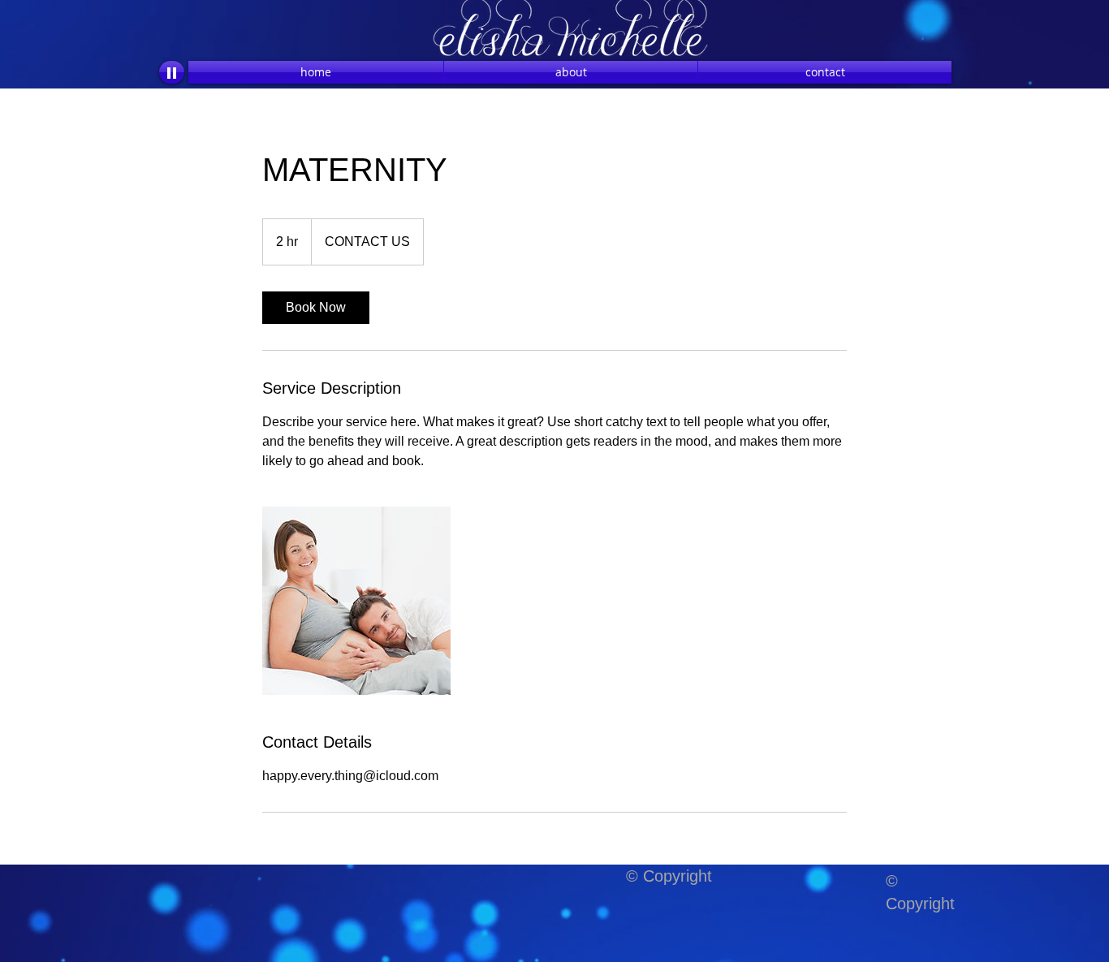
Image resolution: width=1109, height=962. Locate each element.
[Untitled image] (356, 601)
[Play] (171, 72)
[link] (315, 307)
